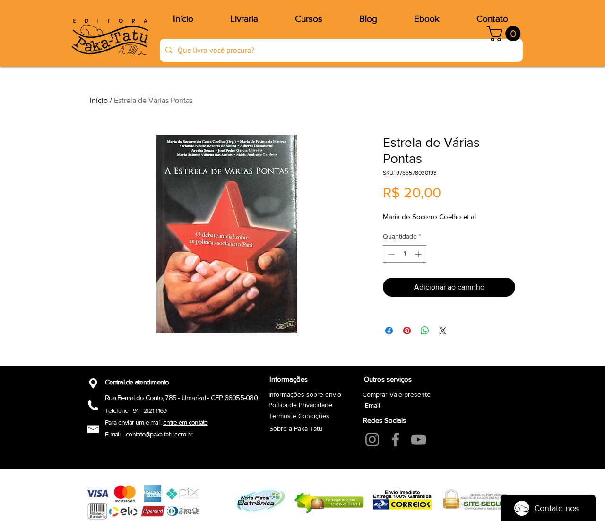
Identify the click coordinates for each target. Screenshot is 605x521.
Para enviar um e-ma (131, 422)
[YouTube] (418, 439)
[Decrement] (390, 254)
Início (99, 100)
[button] (505, 33)
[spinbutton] (404, 254)
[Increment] (419, 254)
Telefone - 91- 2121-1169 (136, 410)
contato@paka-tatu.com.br (159, 434)
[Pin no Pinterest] (407, 330)
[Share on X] (443, 330)
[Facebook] (395, 439)
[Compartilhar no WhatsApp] (425, 330)
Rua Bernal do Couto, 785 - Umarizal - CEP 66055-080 (181, 397)
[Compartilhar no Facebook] (389, 330)
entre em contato (185, 422)
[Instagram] (372, 439)
